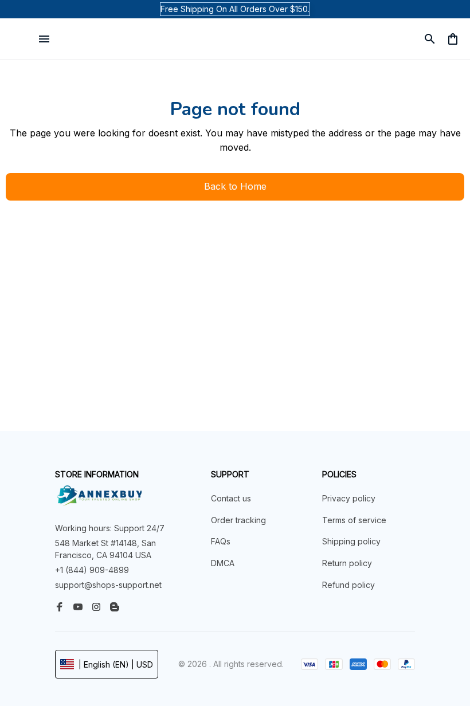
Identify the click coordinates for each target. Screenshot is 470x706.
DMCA (222, 563)
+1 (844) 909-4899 (92, 570)
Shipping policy (351, 541)
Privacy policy (348, 498)
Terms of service (354, 520)
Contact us (231, 498)
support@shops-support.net (108, 585)
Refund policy (348, 585)
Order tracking (238, 520)
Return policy (347, 563)
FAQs (220, 541)
